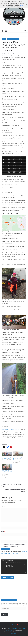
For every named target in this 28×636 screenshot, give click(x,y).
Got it (14, 7)
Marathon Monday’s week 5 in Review (6, 457)
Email (3, 531)
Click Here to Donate (7, 441)
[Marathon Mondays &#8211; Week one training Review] (18, 453)
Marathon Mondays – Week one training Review (17, 458)
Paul (13, 53)
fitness (4, 38)
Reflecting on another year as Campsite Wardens (15, 490)
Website (3, 538)
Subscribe (5, 614)
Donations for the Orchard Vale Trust (10, 429)
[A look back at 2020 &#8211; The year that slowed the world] (7, 467)
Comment (4, 506)
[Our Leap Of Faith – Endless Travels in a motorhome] (2, 31)
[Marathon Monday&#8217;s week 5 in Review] (7, 453)
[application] (14, 566)
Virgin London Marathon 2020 (13, 38)
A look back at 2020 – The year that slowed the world (7, 472)
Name (3, 525)
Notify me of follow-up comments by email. (14, 544)
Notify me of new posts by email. (11, 546)
